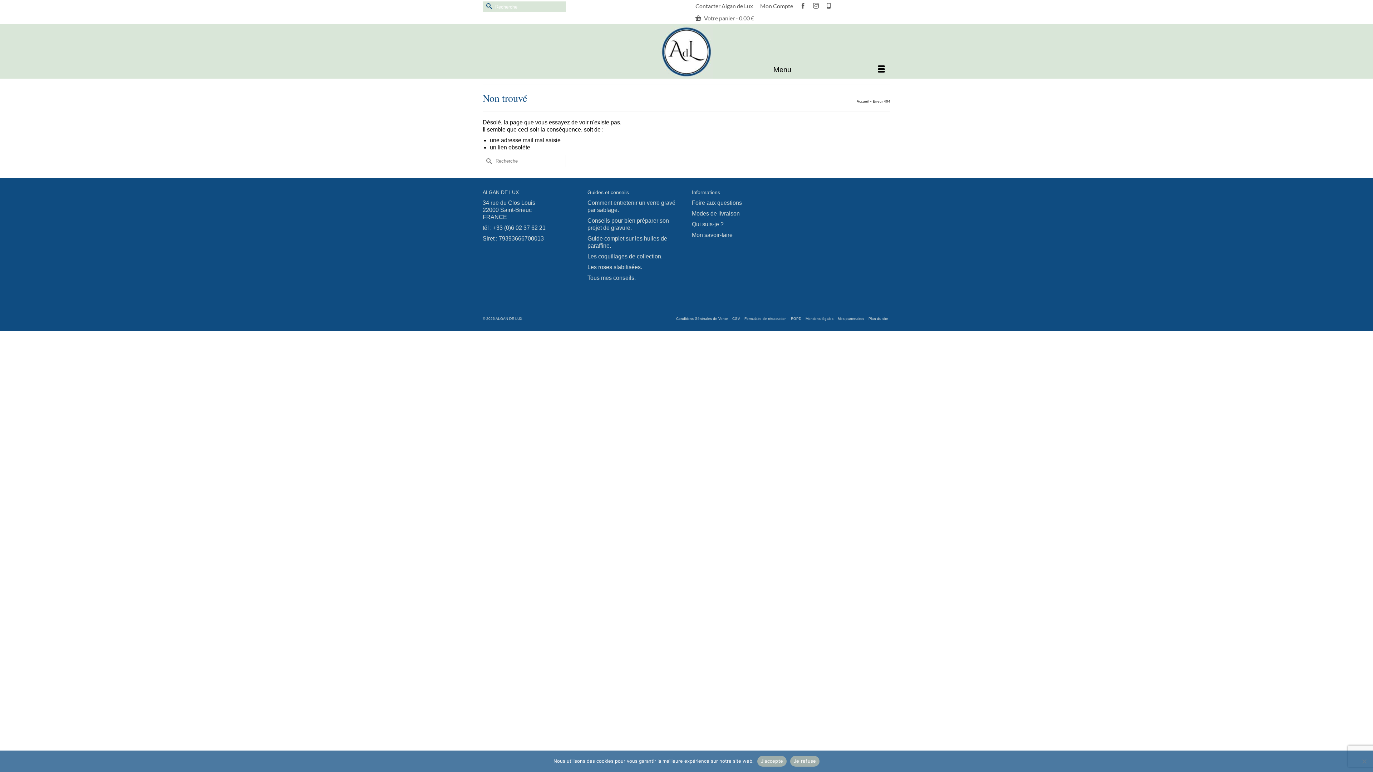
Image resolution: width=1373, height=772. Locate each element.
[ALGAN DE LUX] (686, 52)
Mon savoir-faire (712, 235)
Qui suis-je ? (708, 224)
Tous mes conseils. (611, 278)
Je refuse (805, 761)
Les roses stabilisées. (614, 267)
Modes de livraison (716, 214)
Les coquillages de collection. (625, 256)
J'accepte (772, 761)
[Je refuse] (1364, 761)
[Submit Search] (488, 5)
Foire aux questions (717, 203)
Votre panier (728, 18)
